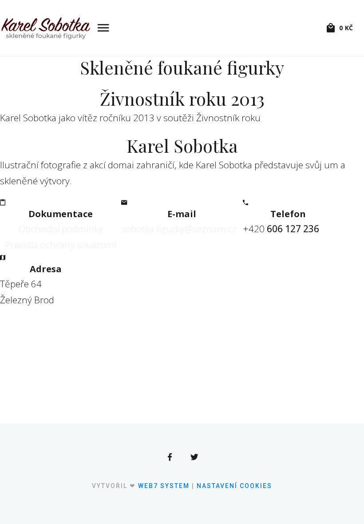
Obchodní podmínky (61, 228)
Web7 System (164, 485)
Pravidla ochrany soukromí (60, 244)
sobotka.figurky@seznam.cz (179, 228)
